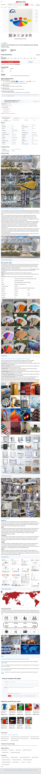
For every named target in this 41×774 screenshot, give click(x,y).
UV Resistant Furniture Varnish (15, 752)
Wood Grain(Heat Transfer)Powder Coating (15, 738)
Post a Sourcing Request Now (30, 695)
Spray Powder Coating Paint (16, 759)
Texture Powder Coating (24, 738)
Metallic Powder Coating (5, 738)
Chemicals (5, 7)
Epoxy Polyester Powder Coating (15, 736)
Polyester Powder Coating (5, 736)
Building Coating (4, 750)
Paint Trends (29, 762)
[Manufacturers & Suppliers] (21, 2)
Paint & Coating (10, 7)
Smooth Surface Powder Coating (35, 736)
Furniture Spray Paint (5, 752)
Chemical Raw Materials (14, 740)
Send (9, 695)
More (2, 766)
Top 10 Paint (23, 762)
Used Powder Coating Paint (6, 759)
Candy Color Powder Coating (34, 738)
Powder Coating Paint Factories (25, 757)
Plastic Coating (11, 750)
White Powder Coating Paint (6, 762)
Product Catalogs (15, 734)
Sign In (3, 113)
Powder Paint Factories (14, 757)
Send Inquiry (10, 61)
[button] (36, 120)
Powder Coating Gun (4, 740)
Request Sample (17, 64)
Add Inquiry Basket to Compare (20, 38)
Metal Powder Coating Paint (27, 759)
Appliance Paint (18, 750)
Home (2, 7)
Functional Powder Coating (24, 736)
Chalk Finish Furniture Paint (27, 750)
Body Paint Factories (35, 757)
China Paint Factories (5, 757)
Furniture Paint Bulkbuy (5, 764)
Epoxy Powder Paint (16, 762)
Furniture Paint (15, 7)
